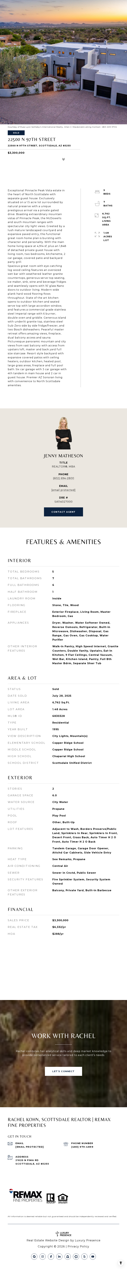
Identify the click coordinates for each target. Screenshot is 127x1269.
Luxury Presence (88, 1240)
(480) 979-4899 (82, 1146)
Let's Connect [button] (63, 1071)
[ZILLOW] (68, 1256)
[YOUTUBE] (93, 1256)
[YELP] (84, 1256)
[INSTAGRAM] (42, 1256)
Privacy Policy (78, 1246)
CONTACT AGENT (63, 511)
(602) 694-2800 (63, 478)
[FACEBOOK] (51, 1256)
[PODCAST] (76, 1256)
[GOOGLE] (34, 1256)
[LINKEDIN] (59, 1256)
